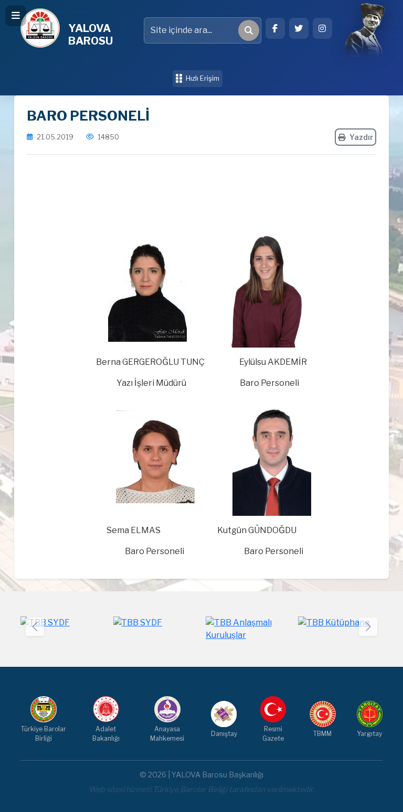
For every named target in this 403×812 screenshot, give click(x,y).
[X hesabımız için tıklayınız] (299, 28)
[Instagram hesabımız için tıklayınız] (322, 28)
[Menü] (15, 15)
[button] (368, 627)
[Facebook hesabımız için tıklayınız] (275, 28)
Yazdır (361, 137)
